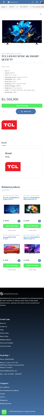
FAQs (1, 330)
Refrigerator (4, 400)
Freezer (2, 394)
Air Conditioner (4, 387)
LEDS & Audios (10, 53)
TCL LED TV (24, 7)
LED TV (11, 7)
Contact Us (3, 326)
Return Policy (4, 336)
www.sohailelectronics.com (8, 371)
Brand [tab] (4, 143)
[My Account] (37, 2)
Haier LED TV (6, 195)
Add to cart (27, 111)
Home (3, 7)
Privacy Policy (4, 333)
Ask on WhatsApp (22, 105)
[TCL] (9, 125)
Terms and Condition (6, 343)
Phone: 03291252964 (7, 359)
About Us (3, 323)
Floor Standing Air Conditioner (9, 390)
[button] (40, 14)
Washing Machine (5, 403)
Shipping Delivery (5, 339)
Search (33, 2)
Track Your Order (5, 346)
